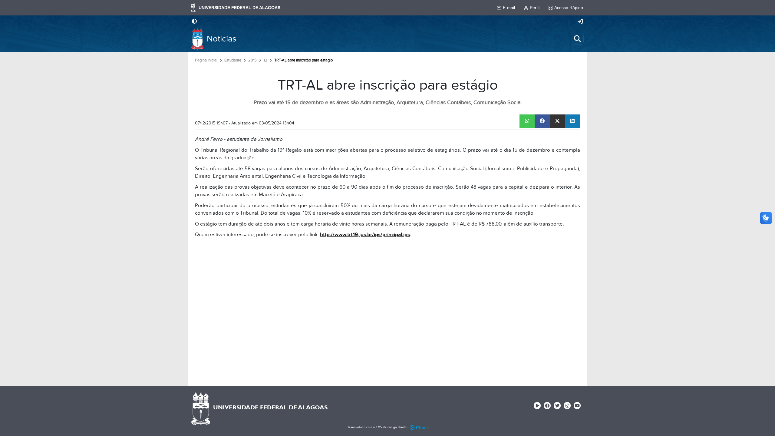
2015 (252, 60)
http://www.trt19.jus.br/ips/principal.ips (365, 235)
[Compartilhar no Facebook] (542, 121)
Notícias (221, 39)
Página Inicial (206, 60)
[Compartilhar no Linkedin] (572, 121)
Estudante (232, 60)
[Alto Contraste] (194, 22)
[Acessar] (580, 22)
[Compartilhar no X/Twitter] (557, 121)
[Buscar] (577, 39)
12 (265, 60)
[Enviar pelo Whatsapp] (527, 121)
